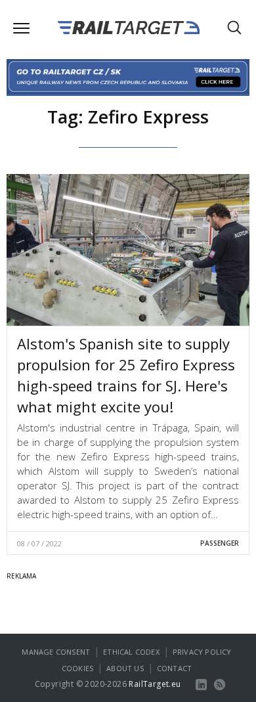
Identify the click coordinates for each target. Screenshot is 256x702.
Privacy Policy (202, 652)
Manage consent (56, 652)
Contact (174, 668)
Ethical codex (131, 652)
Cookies (77, 668)
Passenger (219, 543)
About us (125, 668)
